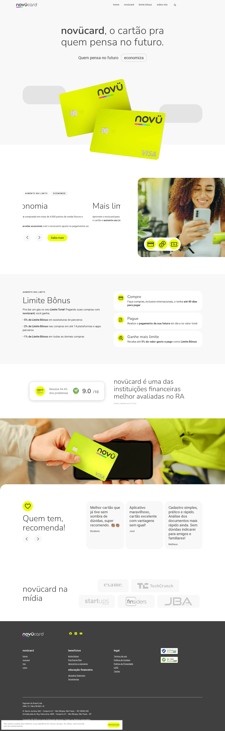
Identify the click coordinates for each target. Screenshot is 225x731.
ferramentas (73, 679)
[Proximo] (39, 238)
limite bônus (145, 4)
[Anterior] (27, 238)
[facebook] (71, 633)
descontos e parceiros (78, 664)
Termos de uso (120, 656)
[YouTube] (82, 633)
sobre (25, 668)
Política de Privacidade (123, 664)
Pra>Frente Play (75, 660)
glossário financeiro (76, 676)
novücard (129, 4)
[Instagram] (76, 633)
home (116, 4)
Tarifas (117, 671)
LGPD (116, 668)
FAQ (24, 664)
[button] (36, 193)
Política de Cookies (122, 660)
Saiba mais (57, 237)
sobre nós (162, 4)
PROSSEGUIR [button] (113, 725)
